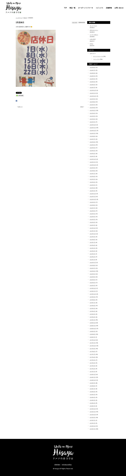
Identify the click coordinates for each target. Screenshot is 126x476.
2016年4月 (92, 397)
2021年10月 (93, 234)
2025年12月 (93, 90)
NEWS (25, 18)
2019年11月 (93, 291)
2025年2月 (93, 119)
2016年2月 (92, 403)
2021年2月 (92, 256)
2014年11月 (93, 429)
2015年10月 (93, 414)
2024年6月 (92, 142)
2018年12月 (93, 322)
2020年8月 (93, 265)
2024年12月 (93, 125)
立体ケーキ (20, 106)
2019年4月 (92, 311)
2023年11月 (93, 162)
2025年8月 (93, 102)
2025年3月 (93, 116)
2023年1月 (92, 190)
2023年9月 (93, 168)
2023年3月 (92, 185)
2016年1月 (92, 406)
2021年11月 (93, 231)
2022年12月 (93, 193)
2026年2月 (92, 84)
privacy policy (67, 464)
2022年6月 (92, 211)
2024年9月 (93, 133)
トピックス (99, 8)
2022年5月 (93, 213)
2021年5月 (92, 248)
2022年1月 (92, 225)
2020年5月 (93, 274)
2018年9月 (92, 331)
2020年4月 (93, 277)
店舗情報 (109, 8)
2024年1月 (92, 156)
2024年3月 (92, 150)
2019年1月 (92, 320)
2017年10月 (93, 345)
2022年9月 (93, 202)
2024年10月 (93, 130)
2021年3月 (92, 254)
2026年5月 (93, 76)
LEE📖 (91, 43)
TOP (65, 8)
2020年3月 (93, 279)
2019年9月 (92, 297)
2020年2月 (93, 282)
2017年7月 (92, 354)
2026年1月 (92, 87)
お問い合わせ (119, 8)
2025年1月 (92, 122)
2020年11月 (93, 262)
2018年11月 (93, 325)
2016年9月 (92, 383)
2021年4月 (92, 251)
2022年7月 (92, 208)
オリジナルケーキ (98, 56)
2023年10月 (93, 165)
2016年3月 (92, 400)
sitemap (57, 464)
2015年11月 (93, 411)
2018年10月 (93, 328)
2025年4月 (93, 113)
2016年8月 (92, 386)
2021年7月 (92, 242)
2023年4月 (92, 182)
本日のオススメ (94, 30)
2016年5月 (92, 394)
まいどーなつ (93, 25)
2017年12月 (93, 340)
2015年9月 (92, 417)
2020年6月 (93, 271)
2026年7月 (92, 70)
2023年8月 (93, 170)
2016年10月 (93, 380)
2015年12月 (93, 409)
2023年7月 (92, 173)
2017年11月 (93, 343)
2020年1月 (92, 285)
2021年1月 (92, 259)
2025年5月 (93, 110)
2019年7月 (92, 302)
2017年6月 (92, 357)
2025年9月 (93, 99)
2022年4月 (92, 216)
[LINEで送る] (20, 96)
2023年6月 (92, 176)
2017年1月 (92, 371)
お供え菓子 (93, 39)
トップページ (19, 18)
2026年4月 (92, 79)
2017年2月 (92, 368)
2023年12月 (93, 159)
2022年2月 (92, 222)
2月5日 (81, 106)
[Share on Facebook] (16, 101)
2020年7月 (93, 268)
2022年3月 (92, 219)
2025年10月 (93, 96)
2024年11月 (93, 127)
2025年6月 (93, 107)
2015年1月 (92, 423)
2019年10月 (93, 294)
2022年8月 (93, 205)
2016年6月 (92, 391)
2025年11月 (93, 93)
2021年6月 (92, 245)
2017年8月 (92, 351)
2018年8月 (92, 334)
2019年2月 (92, 317)
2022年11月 (93, 196)
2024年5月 (93, 145)
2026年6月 (92, 73)
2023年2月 (92, 188)
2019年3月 (92, 314)
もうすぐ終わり (94, 34)
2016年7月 (92, 388)
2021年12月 (93, 228)
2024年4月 (92, 147)
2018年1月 (92, 337)
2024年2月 (92, 153)
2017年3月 (92, 366)
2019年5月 (92, 308)
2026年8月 (93, 67)
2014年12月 (93, 426)
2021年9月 (92, 236)
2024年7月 (92, 139)
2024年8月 (93, 136)
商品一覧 (73, 8)
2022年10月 (93, 199)
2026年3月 (92, 81)
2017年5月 (92, 360)
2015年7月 (92, 420)
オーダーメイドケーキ (85, 8)
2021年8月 (92, 239)
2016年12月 (93, 374)
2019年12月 (93, 288)
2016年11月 (93, 377)
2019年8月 (92, 300)
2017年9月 (92, 348)
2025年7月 (93, 104)
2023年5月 (93, 179)
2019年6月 (92, 305)
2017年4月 (92, 363)
